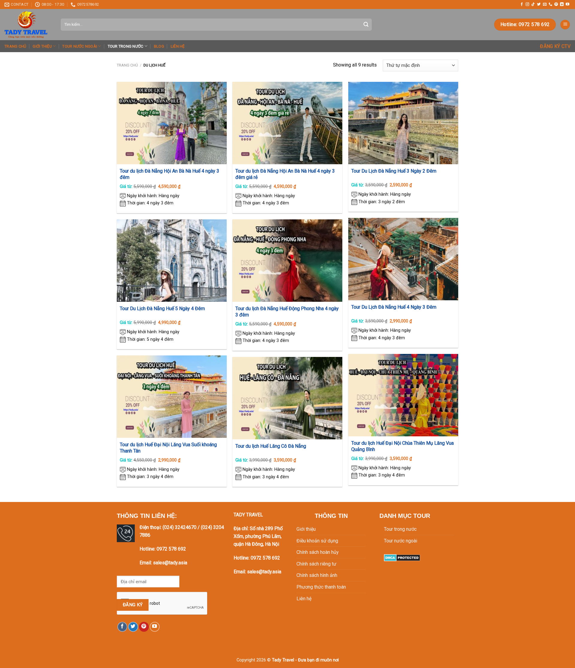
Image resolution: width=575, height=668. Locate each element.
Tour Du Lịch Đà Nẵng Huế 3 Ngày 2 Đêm (393, 171)
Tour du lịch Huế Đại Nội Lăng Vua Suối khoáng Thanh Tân (168, 448)
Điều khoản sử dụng (317, 541)
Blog (159, 46)
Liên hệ (178, 46)
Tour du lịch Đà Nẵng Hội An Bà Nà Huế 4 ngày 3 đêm (169, 174)
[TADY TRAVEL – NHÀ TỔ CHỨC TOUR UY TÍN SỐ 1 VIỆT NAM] (28, 24)
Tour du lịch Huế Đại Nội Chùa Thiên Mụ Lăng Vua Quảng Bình (402, 446)
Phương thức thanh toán (321, 587)
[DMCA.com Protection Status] (402, 557)
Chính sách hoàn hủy (317, 552)
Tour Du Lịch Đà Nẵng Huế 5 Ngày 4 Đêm (162, 308)
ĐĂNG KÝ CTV (555, 46)
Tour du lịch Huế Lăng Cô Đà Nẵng (270, 446)
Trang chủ (15, 46)
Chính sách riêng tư (316, 564)
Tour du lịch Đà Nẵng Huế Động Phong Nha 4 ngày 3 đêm (287, 312)
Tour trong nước (125, 46)
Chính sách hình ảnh (316, 575)
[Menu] (565, 25)
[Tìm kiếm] (366, 24)
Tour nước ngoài (79, 46)
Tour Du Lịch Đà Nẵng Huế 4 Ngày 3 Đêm (393, 307)
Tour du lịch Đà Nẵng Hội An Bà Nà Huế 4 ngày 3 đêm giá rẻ (285, 174)
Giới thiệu (42, 46)
